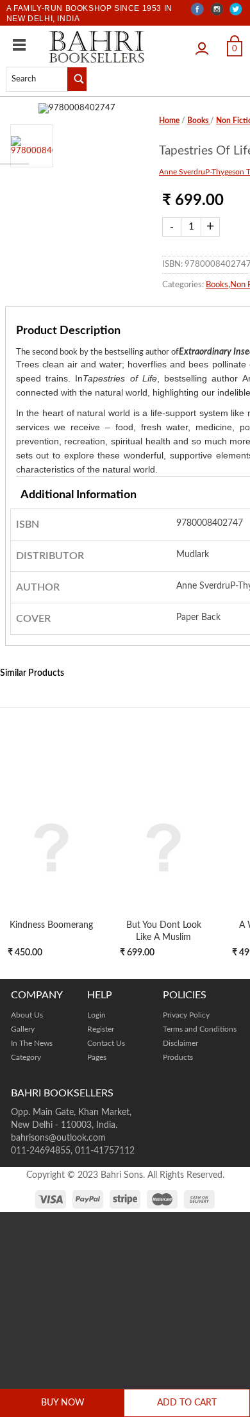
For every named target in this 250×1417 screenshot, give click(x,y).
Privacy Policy (186, 1015)
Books (198, 120)
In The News (32, 1043)
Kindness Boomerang (51, 925)
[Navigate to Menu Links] (19, 45)
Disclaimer (180, 1043)
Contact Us (106, 1043)
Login (205, 44)
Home (169, 120)
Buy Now (63, 1402)
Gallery (23, 1029)
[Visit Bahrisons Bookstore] (97, 46)
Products (178, 1057)
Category (26, 1057)
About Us (27, 1015)
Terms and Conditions (200, 1029)
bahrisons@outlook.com (58, 1138)
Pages (96, 1057)
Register (100, 1029)
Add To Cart (187, 1402)
